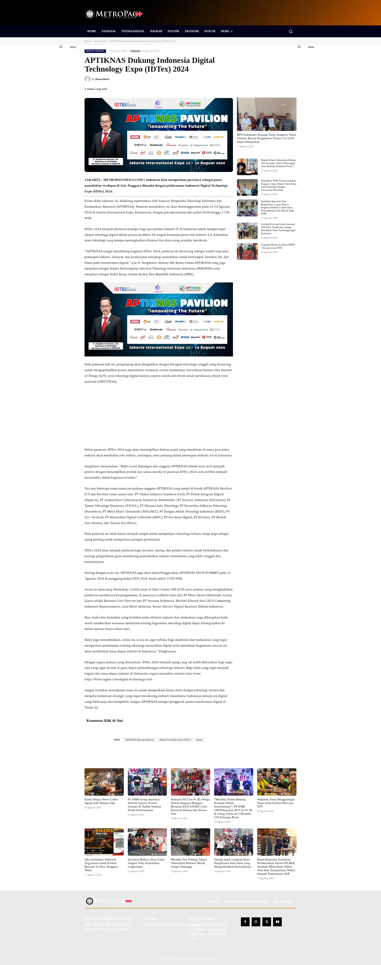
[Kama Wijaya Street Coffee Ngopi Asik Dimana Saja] (104, 782)
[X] (265, 79)
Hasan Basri (102, 79)
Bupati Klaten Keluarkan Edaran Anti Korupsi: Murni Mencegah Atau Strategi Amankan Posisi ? (278, 163)
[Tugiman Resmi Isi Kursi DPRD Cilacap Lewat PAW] (247, 251)
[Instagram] (256, 921)
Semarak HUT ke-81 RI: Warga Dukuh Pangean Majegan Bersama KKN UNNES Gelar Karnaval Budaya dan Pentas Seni (190, 806)
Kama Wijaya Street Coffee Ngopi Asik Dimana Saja (101, 801)
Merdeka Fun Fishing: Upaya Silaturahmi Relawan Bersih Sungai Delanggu (189, 863)
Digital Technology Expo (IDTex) (175, 739)
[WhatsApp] (292, 79)
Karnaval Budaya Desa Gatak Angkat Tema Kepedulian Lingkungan (146, 863)
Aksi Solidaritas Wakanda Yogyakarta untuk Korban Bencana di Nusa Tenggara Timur (101, 865)
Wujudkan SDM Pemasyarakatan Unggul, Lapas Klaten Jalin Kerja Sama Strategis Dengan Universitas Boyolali (278, 185)
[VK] (283, 79)
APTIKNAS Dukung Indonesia (139, 739)
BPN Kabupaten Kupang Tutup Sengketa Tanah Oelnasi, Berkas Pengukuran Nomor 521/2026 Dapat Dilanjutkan (266, 138)
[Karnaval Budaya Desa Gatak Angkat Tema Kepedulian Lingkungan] (147, 842)
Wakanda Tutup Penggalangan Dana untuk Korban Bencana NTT (276, 803)
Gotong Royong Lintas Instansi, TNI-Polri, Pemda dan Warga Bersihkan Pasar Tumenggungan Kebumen (278, 229)
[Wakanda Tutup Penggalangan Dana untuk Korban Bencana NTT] (276, 782)
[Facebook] (256, 79)
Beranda (88, 41)
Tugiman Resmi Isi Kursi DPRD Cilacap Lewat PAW (278, 246)
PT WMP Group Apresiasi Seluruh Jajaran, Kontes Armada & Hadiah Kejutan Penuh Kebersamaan (144, 805)
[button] (290, 31)
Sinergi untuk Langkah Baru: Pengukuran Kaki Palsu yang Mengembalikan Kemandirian (232, 863)
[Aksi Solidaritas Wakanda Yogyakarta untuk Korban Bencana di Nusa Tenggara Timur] (104, 842)
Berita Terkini (101, 41)
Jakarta (199, 739)
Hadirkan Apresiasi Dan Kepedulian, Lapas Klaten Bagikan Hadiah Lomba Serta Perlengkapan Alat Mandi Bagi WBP (277, 207)
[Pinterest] (274, 79)
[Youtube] (277, 921)
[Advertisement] (159, 417)
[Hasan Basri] (88, 79)
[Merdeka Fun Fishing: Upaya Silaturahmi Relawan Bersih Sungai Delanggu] (190, 842)
